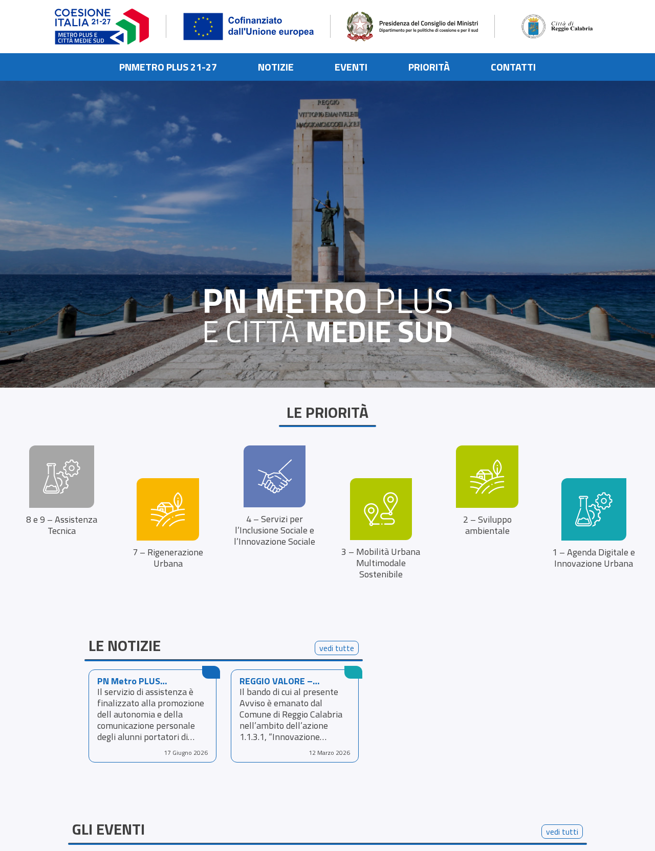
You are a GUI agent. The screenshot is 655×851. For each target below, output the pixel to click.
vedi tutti (562, 831)
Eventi (351, 67)
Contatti (513, 67)
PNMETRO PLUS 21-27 (168, 67)
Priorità (429, 67)
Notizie (276, 67)
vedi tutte (336, 648)
